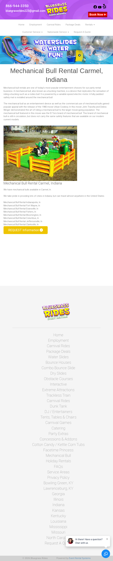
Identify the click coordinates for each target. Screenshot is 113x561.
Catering (58, 428)
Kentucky (58, 516)
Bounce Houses (58, 362)
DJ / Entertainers (58, 411)
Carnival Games (58, 422)
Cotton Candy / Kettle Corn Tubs (58, 444)
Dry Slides (58, 373)
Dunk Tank (58, 406)
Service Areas (58, 472)
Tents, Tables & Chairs (58, 417)
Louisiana (58, 521)
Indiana (58, 505)
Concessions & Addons (58, 439)
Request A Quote (82, 32)
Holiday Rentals (58, 461)
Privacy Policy (58, 477)
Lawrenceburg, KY (58, 488)
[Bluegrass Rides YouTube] (100, 8)
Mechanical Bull (58, 455)
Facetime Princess (58, 450)
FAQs (58, 466)
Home (21, 24)
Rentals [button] (89, 24)
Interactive (58, 384)
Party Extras (58, 433)
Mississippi (58, 527)
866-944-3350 (17, 6)
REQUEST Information (24, 230)
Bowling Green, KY (58, 483)
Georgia (58, 494)
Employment (35, 24)
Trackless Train (58, 395)
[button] (8, 50)
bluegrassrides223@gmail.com (25, 11)
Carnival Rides (54, 24)
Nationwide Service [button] (57, 32)
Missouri (58, 532)
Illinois (58, 499)
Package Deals (73, 24)
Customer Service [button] (31, 32)
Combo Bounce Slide (58, 368)
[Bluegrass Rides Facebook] (95, 8)
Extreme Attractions (58, 390)
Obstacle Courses (58, 379)
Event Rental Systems (80, 558)
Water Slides (58, 357)
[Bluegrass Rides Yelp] (104, 8)
